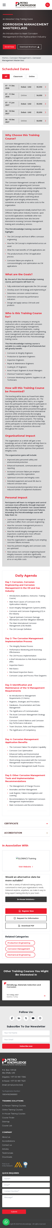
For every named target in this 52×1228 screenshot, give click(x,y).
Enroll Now (9, 47)
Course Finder (8, 1118)
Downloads (7, 1157)
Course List (7, 1126)
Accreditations (8, 1141)
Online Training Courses (12, 1110)
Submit (14, 1211)
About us (6, 1137)
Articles (5, 1149)
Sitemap (6, 1122)
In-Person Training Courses (14, 1106)
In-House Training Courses (13, 1114)
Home (5, 58)
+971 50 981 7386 (18, 1077)
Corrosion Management (20, 58)
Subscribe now (26, 1046)
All (6, 76)
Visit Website (25, 867)
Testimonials (7, 1153)
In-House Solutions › (26, 899)
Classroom (18, 76)
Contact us (7, 1145)
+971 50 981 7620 (18, 1081)
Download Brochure (28, 47)
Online (32, 76)
